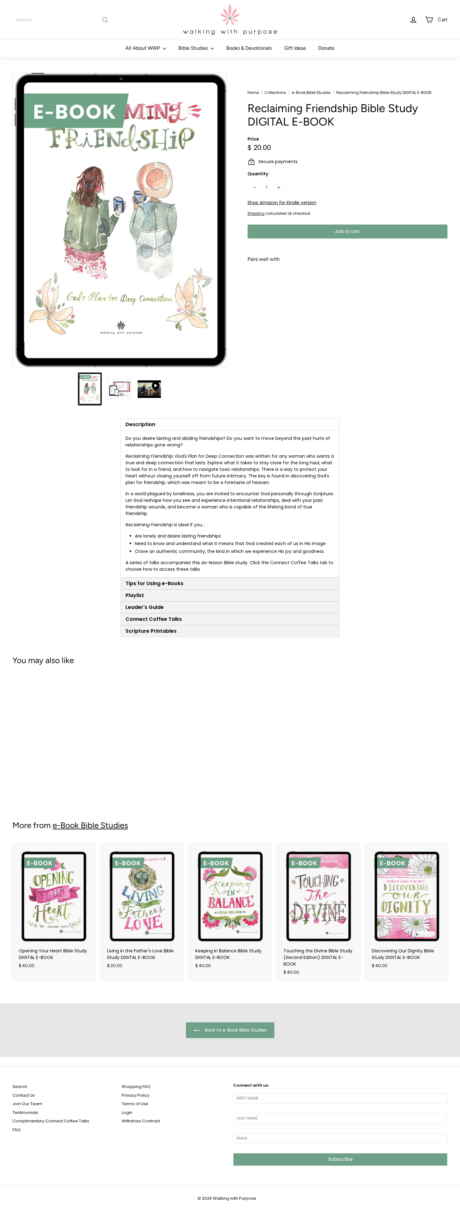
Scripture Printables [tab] (150, 631)
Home (253, 92)
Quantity (258, 174)
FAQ (17, 1130)
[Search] (105, 20)
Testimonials (25, 1112)
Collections (275, 92)
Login (127, 1112)
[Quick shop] (436, 279)
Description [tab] (140, 424)
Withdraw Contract (141, 1121)
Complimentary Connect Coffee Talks (51, 1121)
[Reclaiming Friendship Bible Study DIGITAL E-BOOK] (347, 295)
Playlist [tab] (134, 595)
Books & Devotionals (249, 48)
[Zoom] (119, 220)
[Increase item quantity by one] (279, 187)
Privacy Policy (135, 1095)
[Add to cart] (436, 296)
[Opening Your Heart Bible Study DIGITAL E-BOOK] (54, 909)
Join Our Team (27, 1104)
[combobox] (63, 20)
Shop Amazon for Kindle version (282, 202)
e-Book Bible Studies (311, 92)
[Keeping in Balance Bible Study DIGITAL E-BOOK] (230, 909)
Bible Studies (193, 48)
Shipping (256, 213)
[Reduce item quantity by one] (255, 187)
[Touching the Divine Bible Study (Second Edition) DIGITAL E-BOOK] (318, 912)
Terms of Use (135, 1104)
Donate (326, 48)
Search (20, 1087)
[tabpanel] (230, 504)
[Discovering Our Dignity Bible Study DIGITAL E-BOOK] (406, 909)
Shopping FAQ (136, 1087)
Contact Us (24, 1095)
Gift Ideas (295, 48)
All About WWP (143, 48)
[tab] (230, 584)
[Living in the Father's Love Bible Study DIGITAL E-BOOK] (142, 909)
